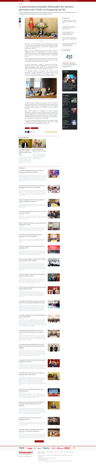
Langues (61, 451)
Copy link (20, 27)
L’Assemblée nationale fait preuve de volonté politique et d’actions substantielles (32, 315)
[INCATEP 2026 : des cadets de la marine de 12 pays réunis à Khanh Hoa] (54, 392)
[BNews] (35, 448)
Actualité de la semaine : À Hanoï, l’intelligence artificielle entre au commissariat (66, 100)
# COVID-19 (27, 128)
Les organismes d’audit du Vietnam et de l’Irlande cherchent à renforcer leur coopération (31, 171)
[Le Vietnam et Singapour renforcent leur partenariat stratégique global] (54, 249)
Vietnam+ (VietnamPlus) (26, 1)
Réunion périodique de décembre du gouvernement (39, 150)
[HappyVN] (74, 448)
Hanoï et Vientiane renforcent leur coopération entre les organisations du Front (32, 223)
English (62, 0)
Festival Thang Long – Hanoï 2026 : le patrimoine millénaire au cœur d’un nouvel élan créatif (69, 86)
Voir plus (22, 168)
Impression (20, 24)
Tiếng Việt (59, 0)
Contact (43, 453)
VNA (65, 451)
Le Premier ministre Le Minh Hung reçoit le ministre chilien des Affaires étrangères (32, 275)
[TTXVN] (22, 448)
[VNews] (26, 448)
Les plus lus (67, 18)
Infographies (67, 50)
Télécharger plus (39, 441)
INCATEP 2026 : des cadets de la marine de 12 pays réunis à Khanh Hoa (31, 390)
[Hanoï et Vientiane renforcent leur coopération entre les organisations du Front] (54, 226)
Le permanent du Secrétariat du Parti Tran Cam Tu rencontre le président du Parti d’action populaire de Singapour (32, 346)
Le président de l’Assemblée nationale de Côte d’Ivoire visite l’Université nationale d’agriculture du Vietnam (32, 301)
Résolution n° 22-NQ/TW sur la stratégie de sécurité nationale (69, 64)
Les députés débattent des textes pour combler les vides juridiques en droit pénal (69, 21)
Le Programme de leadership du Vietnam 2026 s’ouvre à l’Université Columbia (32, 212)
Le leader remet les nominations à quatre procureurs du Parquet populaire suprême (32, 287)
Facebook (20, 19)
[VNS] (46, 448)
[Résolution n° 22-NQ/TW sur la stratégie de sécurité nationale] (69, 57)
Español (69, 0)
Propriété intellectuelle (41, 451)
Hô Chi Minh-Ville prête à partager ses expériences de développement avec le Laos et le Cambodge (32, 186)
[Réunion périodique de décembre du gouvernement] (39, 143)
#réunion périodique (34, 128)
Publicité (39, 453)
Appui (58, 451)
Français (65, 0)
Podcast (67, 95)
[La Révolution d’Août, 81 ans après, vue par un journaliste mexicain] (54, 421)
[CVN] (53, 448)
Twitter (20, 21)
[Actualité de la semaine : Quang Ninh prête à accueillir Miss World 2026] (74, 122)
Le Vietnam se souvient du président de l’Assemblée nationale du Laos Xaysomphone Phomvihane (69, 44)
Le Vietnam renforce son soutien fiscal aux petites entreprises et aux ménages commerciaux (31, 430)
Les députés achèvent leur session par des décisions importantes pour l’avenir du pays (31, 373)
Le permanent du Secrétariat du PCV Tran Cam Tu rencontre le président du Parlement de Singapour (31, 331)
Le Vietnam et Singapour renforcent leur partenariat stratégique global (32, 247)
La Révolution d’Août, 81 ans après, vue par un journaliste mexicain (30, 418)
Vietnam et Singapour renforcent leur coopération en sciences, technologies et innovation (32, 200)
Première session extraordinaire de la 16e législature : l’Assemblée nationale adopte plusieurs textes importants (32, 403)
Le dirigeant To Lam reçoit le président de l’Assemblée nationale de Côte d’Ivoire (32, 360)
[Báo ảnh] (67, 448)
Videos (66, 71)
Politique (21, 3)
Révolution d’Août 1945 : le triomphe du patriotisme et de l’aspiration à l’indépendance (68, 33)
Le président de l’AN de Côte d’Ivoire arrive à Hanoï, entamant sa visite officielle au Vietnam (68, 27)
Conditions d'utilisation (49, 451)
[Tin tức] (30, 448)
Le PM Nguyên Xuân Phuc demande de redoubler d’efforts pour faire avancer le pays (25, 152)
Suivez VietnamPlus (48, 131)
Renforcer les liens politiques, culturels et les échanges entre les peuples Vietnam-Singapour (32, 259)
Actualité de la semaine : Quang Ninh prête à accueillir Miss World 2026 (67, 123)
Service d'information (70, 451)
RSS (55, 451)
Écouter (66, 104)
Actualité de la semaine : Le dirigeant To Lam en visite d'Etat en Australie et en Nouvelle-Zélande (66, 111)
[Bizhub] (39, 448)
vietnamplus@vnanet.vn (44, 459)
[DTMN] (60, 448)
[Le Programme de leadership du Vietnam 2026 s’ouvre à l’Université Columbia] (54, 215)
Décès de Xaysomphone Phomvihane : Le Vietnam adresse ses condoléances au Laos (69, 39)
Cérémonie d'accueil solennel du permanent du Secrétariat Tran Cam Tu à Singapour (30, 235)
